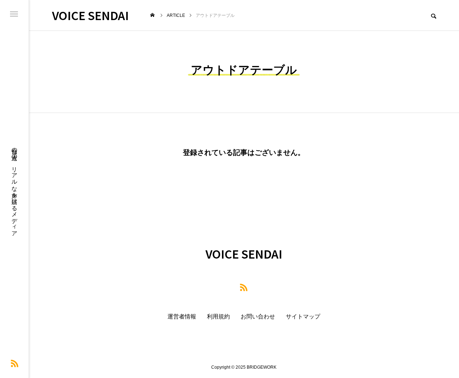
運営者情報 (181, 316)
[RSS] (15, 363)
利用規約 (218, 316)
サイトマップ (303, 316)
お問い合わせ (258, 316)
